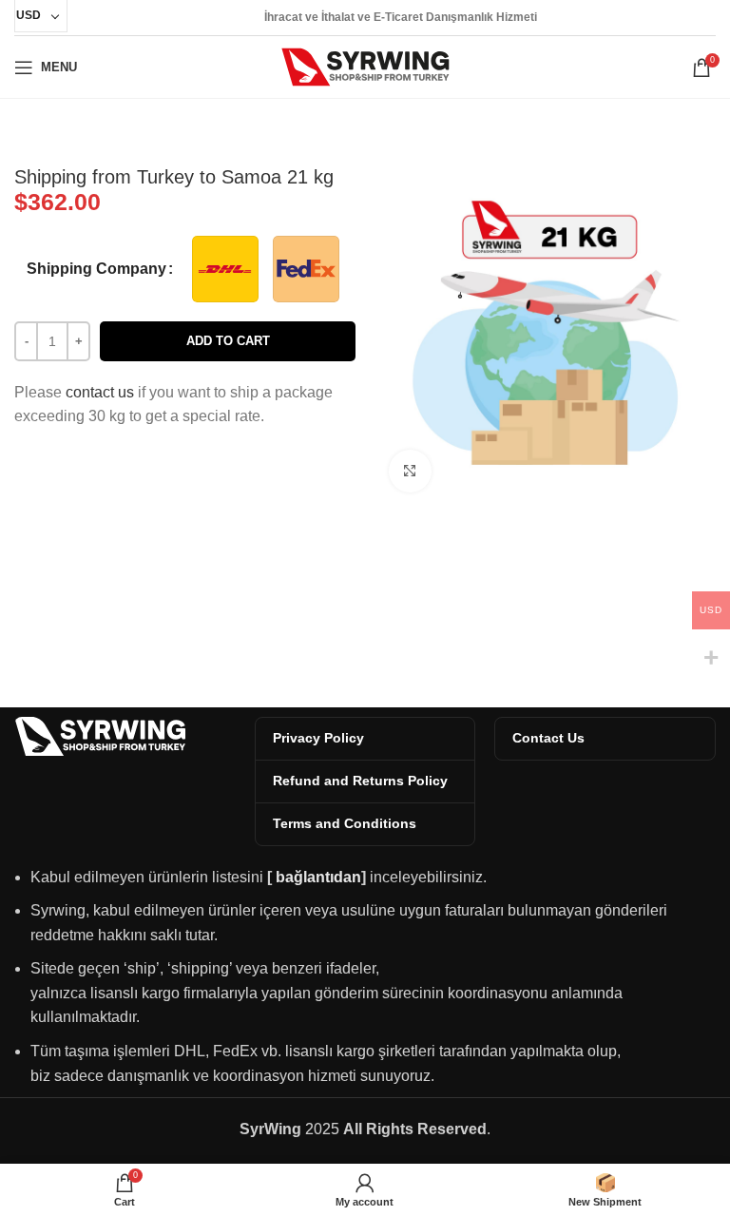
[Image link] (99, 734)
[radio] (225, 269)
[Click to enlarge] (410, 471)
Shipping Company (96, 269)
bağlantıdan (318, 877)
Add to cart (228, 341)
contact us (100, 392)
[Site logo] (365, 66)
